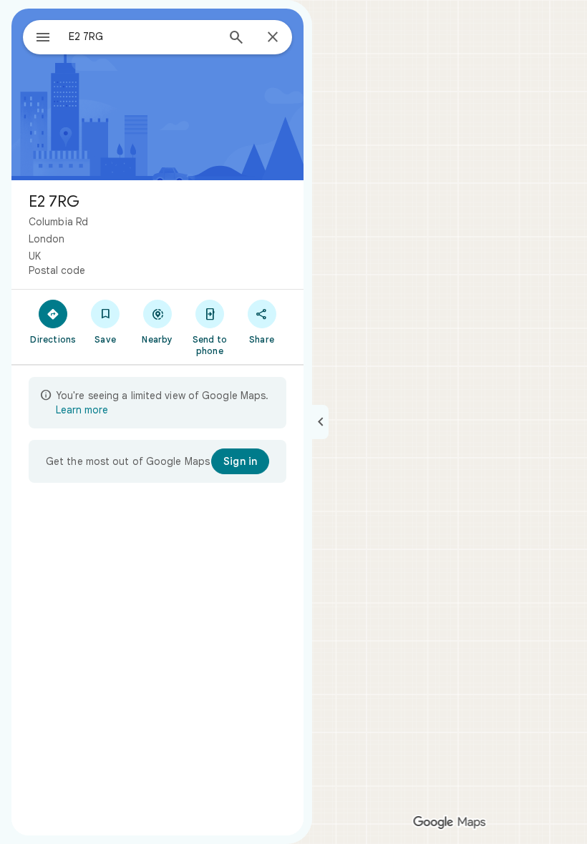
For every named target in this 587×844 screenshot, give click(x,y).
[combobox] (142, 36)
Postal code (57, 270)
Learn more (82, 409)
